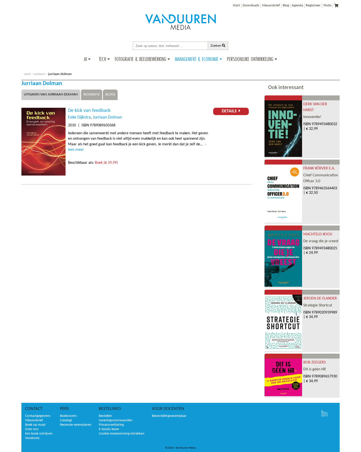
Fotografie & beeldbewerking (140, 59)
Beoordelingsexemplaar (169, 416)
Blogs (110, 94)
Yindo (327, 5)
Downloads (251, 5)
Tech (102, 59)
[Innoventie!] (283, 156)
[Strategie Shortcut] (283, 350)
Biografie (91, 94)
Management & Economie (196, 59)
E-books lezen (109, 429)
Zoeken (216, 45)
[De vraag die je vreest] (283, 286)
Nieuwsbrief (271, 5)
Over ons (31, 429)
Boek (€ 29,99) (106, 163)
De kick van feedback (89, 110)
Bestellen (105, 416)
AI (85, 59)
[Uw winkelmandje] (336, 6)
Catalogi (66, 420)
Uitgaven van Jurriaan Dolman (51, 94)
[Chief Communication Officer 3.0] (283, 222)
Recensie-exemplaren (75, 425)
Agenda (297, 5)
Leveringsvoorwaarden (115, 420)
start (27, 74)
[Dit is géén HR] (283, 395)
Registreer (313, 5)
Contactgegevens (37, 416)
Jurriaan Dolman (107, 117)
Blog (286, 5)
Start (236, 5)
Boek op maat (35, 425)
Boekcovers (68, 416)
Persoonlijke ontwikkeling (250, 59)
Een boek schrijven (39, 434)
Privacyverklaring (111, 425)
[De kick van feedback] (43, 175)
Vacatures (32, 438)
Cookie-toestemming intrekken (121, 434)
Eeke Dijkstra (79, 117)
